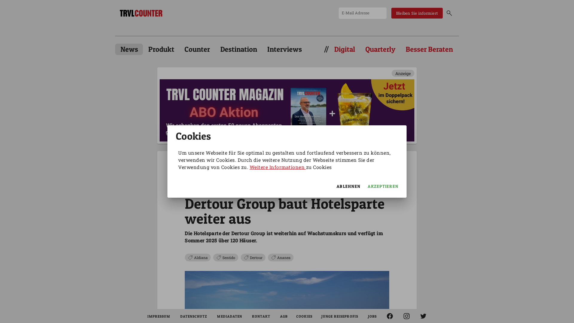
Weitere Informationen (278, 167)
